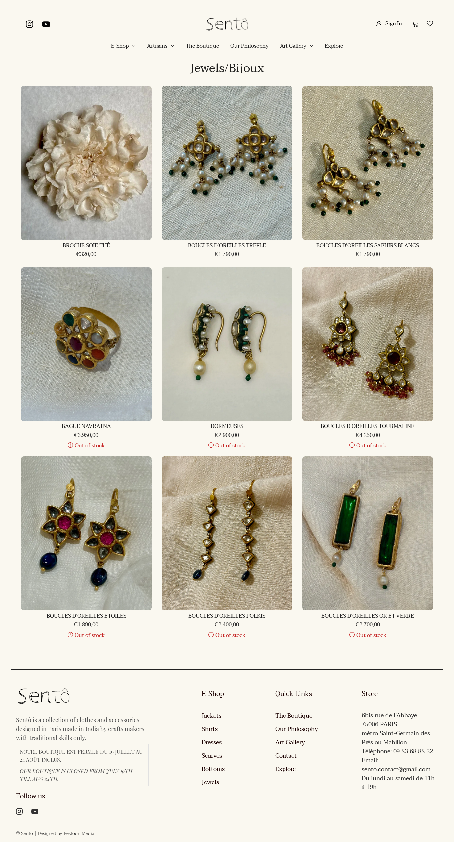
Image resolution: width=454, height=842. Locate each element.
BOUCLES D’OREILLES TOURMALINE (367, 426)
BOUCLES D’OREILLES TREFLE (227, 245)
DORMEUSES (227, 426)
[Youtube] (46, 24)
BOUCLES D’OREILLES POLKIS (226, 616)
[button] (389, 23)
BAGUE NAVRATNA (86, 426)
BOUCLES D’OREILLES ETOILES (86, 616)
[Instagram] (29, 24)
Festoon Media (79, 833)
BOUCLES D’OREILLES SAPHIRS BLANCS (367, 245)
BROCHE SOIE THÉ (86, 245)
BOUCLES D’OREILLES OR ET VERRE (367, 616)
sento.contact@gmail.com (396, 769)
